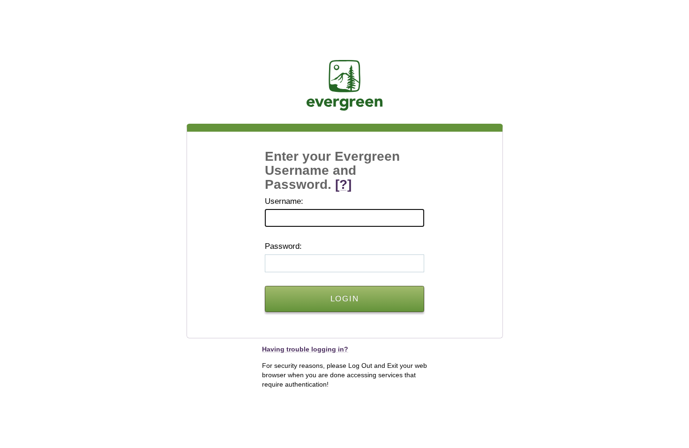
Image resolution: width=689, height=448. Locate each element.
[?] (343, 184)
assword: (283, 246)
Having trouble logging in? (305, 349)
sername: (284, 201)
